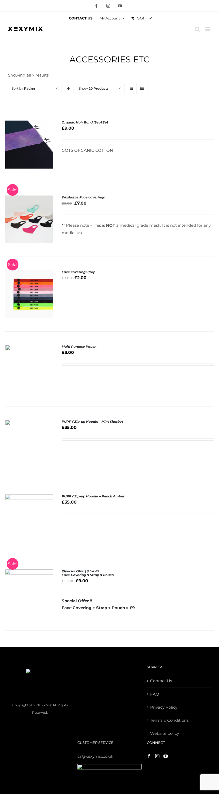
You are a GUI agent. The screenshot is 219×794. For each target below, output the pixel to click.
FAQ (154, 694)
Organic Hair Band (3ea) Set (85, 122)
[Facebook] (149, 756)
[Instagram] (157, 756)
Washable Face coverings (83, 197)
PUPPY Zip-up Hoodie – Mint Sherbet (92, 422)
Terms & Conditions (169, 720)
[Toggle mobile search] (197, 29)
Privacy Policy (163, 707)
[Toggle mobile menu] (208, 29)
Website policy (164, 733)
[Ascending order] (68, 88)
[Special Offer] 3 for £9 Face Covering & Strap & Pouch (88, 573)
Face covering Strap (78, 272)
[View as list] (142, 88)
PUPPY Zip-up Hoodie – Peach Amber (93, 496)
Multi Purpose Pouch (79, 347)
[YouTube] (165, 756)
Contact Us (161, 680)
